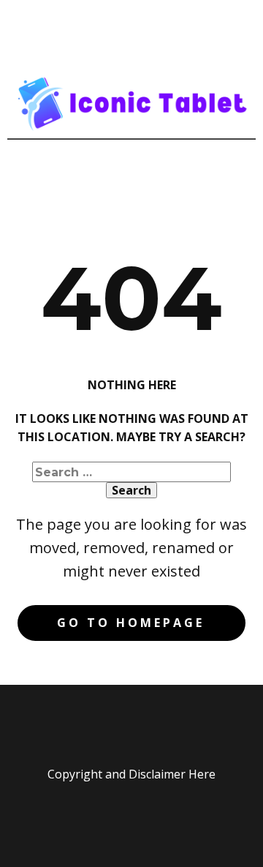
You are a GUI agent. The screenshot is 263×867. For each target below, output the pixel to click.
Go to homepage (131, 623)
